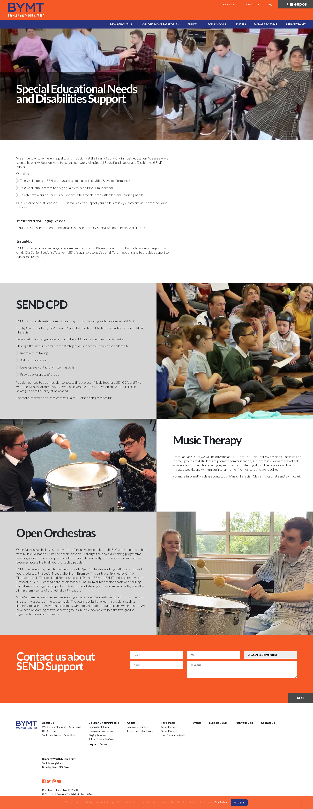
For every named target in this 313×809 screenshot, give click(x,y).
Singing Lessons (97, 735)
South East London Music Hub (58, 735)
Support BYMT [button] (295, 24)
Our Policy (220, 802)
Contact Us (252, 4)
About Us (48, 722)
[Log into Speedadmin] (295, 3)
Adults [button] (192, 24)
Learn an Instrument (137, 726)
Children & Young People (104, 722)
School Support (169, 730)
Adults (131, 722)
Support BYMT (218, 722)
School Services (169, 726)
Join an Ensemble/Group (102, 739)
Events (241, 24)
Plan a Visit (230, 4)
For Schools (168, 722)
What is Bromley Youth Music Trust (61, 726)
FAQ (270, 4)
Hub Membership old (173, 735)
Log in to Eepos (98, 744)
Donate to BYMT (265, 24)
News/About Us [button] (121, 24)
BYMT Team (49, 730)
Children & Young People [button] (159, 24)
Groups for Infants (99, 726)
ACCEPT (239, 802)
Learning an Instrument (101, 730)
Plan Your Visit (244, 722)
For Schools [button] (217, 24)
